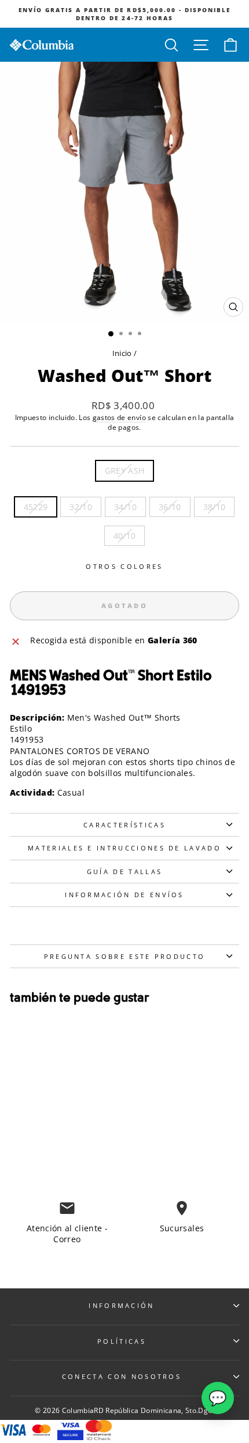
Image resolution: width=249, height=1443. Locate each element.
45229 (36, 506)
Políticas (121, 1341)
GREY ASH (125, 470)
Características (124, 824)
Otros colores (124, 566)
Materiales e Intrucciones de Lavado (124, 848)
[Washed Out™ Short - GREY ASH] (43, 1148)
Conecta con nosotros (121, 1376)
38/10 (214, 506)
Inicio (122, 353)
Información (121, 1305)
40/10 (124, 535)
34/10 (125, 506)
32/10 (80, 506)
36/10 (170, 506)
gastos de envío (119, 417)
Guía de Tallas (124, 871)
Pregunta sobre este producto (125, 956)
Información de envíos (124, 894)
